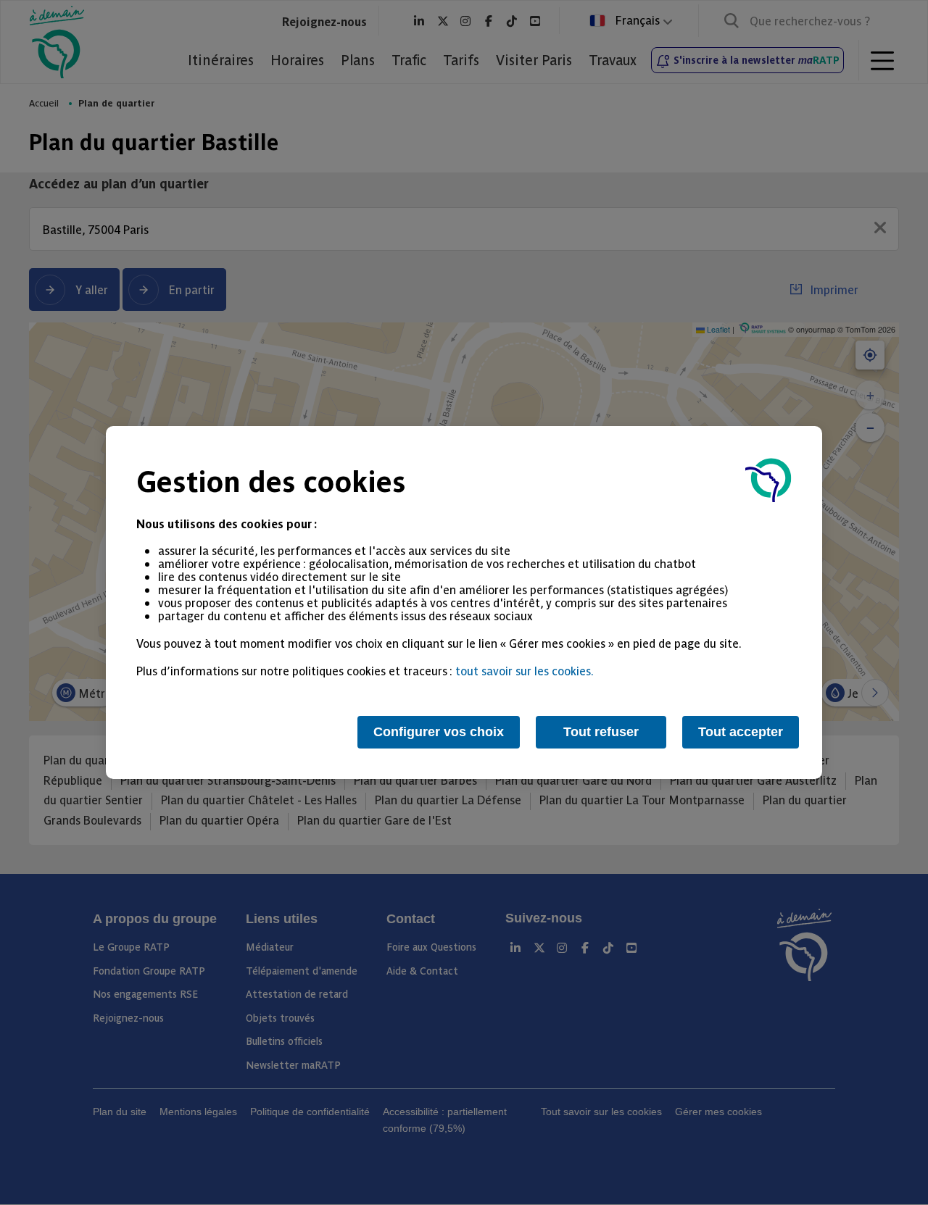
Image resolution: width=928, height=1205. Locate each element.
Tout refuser (601, 732)
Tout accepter (740, 732)
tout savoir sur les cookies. (524, 670)
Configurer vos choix (438, 732)
